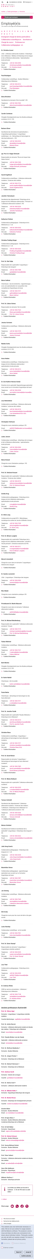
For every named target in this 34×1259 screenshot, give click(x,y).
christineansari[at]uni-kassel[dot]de (20, 65)
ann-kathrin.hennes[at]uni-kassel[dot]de (22, 392)
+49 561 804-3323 (15, 141)
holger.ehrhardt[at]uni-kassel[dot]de (20, 164)
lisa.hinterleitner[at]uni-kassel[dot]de (21, 411)
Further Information (10, 69)
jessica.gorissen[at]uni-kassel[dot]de (21, 333)
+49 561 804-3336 (15, 813)
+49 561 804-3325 (15, 952)
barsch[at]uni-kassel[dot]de (14, 1032)
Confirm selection (26, 1256)
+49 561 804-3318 (15, 409)
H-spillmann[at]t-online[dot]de (15, 1172)
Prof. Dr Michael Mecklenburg (19, 633)
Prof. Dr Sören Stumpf (16, 956)
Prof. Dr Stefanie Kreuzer (17, 485)
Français (29, 2)
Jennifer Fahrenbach (16, 211)
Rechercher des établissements (11, 1221)
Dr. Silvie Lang (14, 527)
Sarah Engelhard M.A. (16, 187)
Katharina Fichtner (15, 232)
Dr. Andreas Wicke (15, 998)
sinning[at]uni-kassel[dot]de (18, 901)
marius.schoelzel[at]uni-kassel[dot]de (21, 838)
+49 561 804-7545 (15, 899)
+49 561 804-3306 (15, 580)
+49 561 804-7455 (15, 162)
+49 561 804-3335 (15, 228)
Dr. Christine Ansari (15, 67)
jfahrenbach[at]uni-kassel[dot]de (19, 208)
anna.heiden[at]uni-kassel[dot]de (20, 371)
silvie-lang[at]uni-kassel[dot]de (19, 525)
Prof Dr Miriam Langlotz (17, 551)
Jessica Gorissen (15, 335)
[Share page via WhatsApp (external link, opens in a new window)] (17, 1207)
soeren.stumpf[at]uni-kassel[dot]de (20, 954)
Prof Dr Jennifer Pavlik (17, 724)
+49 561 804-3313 (15, 369)
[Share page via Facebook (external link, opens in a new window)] (22, 1207)
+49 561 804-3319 (15, 481)
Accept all (28, 1252)
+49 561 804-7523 (15, 310)
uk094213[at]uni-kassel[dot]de (19, 975)
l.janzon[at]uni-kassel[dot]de (18, 449)
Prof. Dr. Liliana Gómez (17, 314)
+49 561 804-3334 (15, 390)
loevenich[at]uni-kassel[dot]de (19, 582)
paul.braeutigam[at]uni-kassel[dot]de (21, 86)
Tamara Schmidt (15, 817)
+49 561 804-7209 (15, 523)
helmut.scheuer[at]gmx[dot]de (15, 1140)
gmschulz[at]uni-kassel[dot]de (15, 1150)
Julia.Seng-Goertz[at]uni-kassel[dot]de (21, 857)
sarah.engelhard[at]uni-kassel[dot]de (21, 185)
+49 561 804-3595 (15, 63)
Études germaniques (12, 11)
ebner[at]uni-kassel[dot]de (17, 143)
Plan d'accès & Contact (9, 1218)
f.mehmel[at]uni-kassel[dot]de (19, 652)
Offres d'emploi (7, 1223)
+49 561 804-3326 (15, 206)
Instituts (3, 11)
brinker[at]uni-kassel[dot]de (14, 1043)
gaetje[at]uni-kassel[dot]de (18, 272)
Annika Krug (13, 506)
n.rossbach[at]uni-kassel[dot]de (19, 789)
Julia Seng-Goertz (15, 859)
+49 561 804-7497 (15, 878)
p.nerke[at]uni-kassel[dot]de (18, 703)
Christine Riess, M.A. (16, 747)
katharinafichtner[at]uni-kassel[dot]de (21, 230)
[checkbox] (2, 31)
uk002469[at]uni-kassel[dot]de (19, 612)
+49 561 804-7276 (15, 183)
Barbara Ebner (14, 145)
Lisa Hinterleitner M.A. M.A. (18, 413)
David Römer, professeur (17, 770)
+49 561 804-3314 (15, 720)
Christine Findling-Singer (17, 253)
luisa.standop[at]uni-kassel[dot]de (20, 935)
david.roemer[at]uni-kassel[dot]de (20, 768)
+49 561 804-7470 (15, 331)
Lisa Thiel (13, 977)
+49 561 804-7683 (15, 766)
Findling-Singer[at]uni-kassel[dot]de (20, 251)
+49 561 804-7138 (15, 994)
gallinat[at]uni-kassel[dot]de (18, 293)
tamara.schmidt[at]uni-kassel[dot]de (21, 815)
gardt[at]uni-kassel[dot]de (15, 1078)
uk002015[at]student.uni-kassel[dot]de (21, 428)
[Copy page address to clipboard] (27, 1207)
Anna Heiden (14, 373)
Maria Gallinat (14, 295)
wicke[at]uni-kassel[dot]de (17, 996)
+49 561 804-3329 (15, 787)
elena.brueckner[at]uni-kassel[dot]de (21, 105)
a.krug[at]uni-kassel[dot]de (18, 504)
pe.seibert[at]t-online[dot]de (14, 1163)
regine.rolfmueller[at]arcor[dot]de (16, 1131)
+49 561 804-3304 (15, 447)
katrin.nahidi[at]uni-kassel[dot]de (20, 684)
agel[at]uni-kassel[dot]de (22, 1019)
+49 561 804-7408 (15, 270)
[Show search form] (2, 2)
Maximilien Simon (15, 882)
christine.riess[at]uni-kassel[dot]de (20, 745)
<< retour (4, 1199)
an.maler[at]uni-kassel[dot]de (15, 1113)
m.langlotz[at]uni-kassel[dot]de (19, 548)
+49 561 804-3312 (15, 84)
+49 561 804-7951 (15, 933)
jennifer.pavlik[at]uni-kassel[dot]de (20, 722)
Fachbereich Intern (15, 2)
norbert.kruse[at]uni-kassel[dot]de (17, 1104)
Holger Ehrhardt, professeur (18, 166)
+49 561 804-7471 (15, 291)
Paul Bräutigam (14, 88)
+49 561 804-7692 (15, 103)
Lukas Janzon (14, 451)
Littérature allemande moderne (19, 903)
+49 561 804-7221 (15, 650)
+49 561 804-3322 (15, 836)
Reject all (18, 1252)
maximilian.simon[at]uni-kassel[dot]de (21, 880)
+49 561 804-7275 (15, 629)
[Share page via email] (12, 1207)
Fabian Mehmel (14, 654)
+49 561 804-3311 (15, 546)
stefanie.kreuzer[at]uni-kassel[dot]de (21, 483)
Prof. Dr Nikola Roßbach (17, 791)
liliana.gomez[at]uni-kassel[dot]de (20, 312)
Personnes (22, 11)
